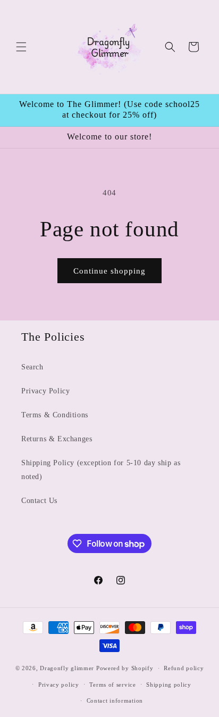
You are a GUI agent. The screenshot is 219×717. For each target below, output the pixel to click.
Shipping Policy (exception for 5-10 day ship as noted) (100, 469)
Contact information (115, 700)
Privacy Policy (45, 391)
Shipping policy (168, 684)
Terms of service (112, 684)
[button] (21, 47)
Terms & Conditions (54, 415)
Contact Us (39, 501)
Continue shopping (109, 271)
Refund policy (184, 668)
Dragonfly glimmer (68, 668)
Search (32, 367)
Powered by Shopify (125, 668)
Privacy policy (58, 684)
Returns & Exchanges (56, 439)
